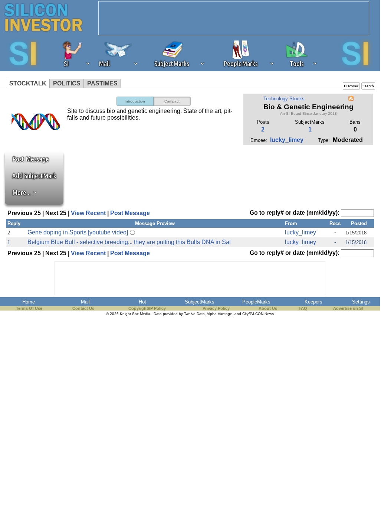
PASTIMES (102, 83)
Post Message (27, 159)
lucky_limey (286, 140)
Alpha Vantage (219, 314)
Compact (172, 101)
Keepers (313, 302)
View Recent (88, 213)
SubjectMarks (199, 302)
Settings (361, 302)
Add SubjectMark (34, 176)
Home (28, 302)
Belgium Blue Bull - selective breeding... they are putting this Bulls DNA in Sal (129, 242)
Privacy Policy (216, 308)
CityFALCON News (258, 314)
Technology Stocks (284, 98)
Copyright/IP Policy (147, 308)
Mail (85, 302)
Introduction (135, 101)
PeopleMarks (256, 302)
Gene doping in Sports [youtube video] (77, 232)
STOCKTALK (27, 83)
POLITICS (67, 83)
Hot (142, 302)
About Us (268, 308)
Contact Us (83, 308)
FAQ (303, 308)
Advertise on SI (348, 308)
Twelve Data (194, 314)
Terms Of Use (29, 308)
